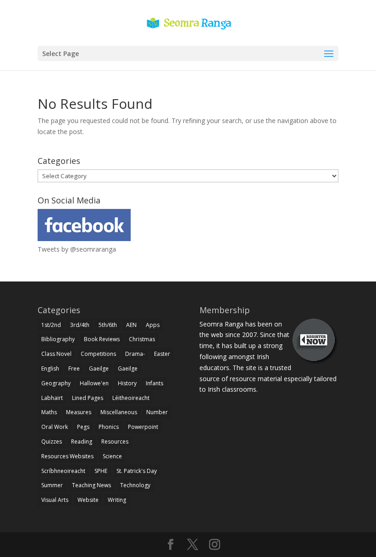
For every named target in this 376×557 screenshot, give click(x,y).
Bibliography (58, 339)
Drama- (135, 354)
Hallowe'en (94, 383)
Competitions (98, 354)
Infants (154, 383)
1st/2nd (51, 325)
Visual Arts (54, 500)
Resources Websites (67, 456)
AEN (131, 325)
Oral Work (54, 427)
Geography (56, 383)
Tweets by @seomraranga (77, 249)
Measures (78, 412)
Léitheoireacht (130, 398)
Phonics (109, 427)
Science (112, 456)
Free (74, 368)
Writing (117, 500)
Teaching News (91, 485)
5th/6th (108, 325)
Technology (135, 485)
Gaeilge (99, 368)
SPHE (100, 471)
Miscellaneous (118, 412)
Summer (52, 485)
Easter (162, 354)
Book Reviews (102, 339)
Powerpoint (143, 427)
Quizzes (51, 441)
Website (88, 500)
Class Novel (56, 354)
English (50, 368)
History (127, 383)
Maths (49, 412)
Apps (153, 325)
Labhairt (52, 398)
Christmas (142, 339)
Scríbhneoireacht (63, 471)
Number (157, 412)
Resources (114, 441)
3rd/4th (79, 325)
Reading (81, 441)
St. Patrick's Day (136, 471)
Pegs (83, 427)
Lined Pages (87, 398)
